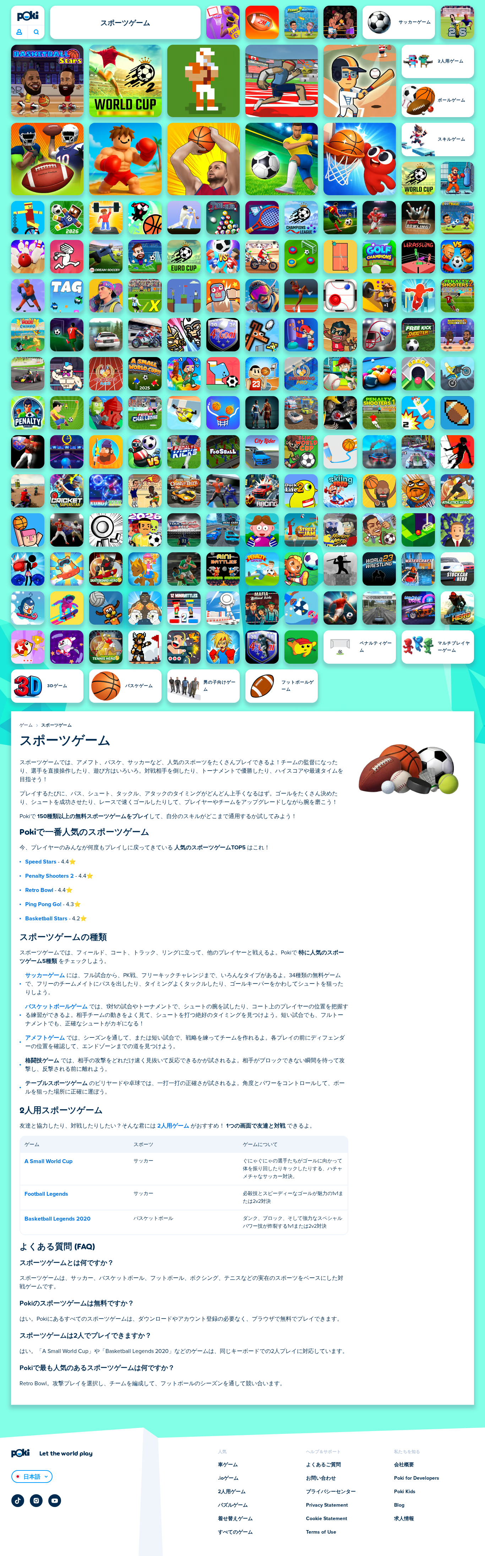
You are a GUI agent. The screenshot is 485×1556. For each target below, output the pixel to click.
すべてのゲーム (235, 1532)
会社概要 (404, 1464)
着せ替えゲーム (235, 1518)
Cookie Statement (326, 1518)
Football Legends (46, 1194)
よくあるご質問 (323, 1464)
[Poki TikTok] (17, 1500)
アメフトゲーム (45, 1038)
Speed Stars (40, 862)
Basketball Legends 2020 (57, 1219)
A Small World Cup (48, 1161)
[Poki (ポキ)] (27, 16)
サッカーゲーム (45, 975)
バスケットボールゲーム (56, 1006)
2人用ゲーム (173, 1126)
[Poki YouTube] (54, 1500)
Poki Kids (404, 1491)
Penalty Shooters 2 (49, 876)
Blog (399, 1505)
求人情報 (404, 1518)
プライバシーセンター (331, 1491)
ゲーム (26, 725)
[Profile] (19, 32)
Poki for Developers (416, 1478)
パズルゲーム (233, 1505)
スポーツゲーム (56, 725)
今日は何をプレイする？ (36, 32)
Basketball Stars (46, 918)
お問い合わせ (321, 1478)
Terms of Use (321, 1532)
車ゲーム (228, 1464)
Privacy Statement (327, 1505)
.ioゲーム (228, 1478)
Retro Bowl (39, 890)
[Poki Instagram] (36, 1500)
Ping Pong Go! (43, 904)
